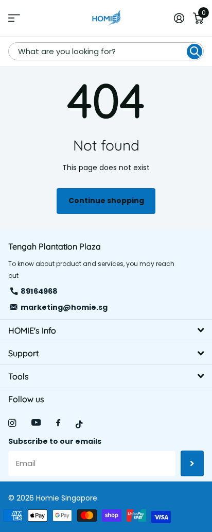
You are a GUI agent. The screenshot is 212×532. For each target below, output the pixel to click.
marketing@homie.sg (64, 307)
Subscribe (192, 463)
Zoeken (194, 51)
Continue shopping (106, 200)
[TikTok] (79, 424)
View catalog (14, 18)
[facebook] (58, 423)
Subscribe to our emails (54, 441)
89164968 (39, 291)
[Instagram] (12, 423)
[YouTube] (36, 423)
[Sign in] (178, 18)
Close (106, 331)
